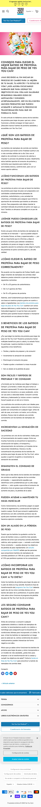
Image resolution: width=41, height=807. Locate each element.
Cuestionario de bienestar (20, 729)
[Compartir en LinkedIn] (11, 673)
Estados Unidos (24, 784)
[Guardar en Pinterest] (15, 673)
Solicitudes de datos (30, 774)
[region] (20, 749)
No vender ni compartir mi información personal (20, 778)
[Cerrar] (37, 738)
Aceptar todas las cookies (20, 759)
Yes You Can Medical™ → (13, 21)
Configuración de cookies (20, 753)
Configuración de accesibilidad (20, 769)
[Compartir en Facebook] (2, 673)
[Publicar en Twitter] (7, 673)
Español (28, 11)
